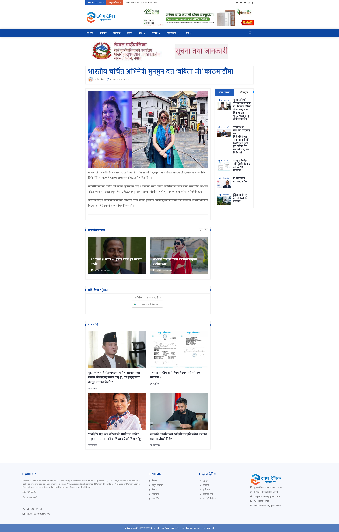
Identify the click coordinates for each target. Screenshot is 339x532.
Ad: (261, 501)
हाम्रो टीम (206, 489)
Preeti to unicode (150, 2)
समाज (129, 33)
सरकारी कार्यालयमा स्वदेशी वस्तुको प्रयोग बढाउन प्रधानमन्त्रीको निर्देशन (178, 436)
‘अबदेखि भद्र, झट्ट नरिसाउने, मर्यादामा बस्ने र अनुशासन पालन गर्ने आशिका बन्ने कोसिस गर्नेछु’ (115, 436)
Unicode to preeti (133, 2)
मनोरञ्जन (171, 33)
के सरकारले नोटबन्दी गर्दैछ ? (241, 180)
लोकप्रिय (244, 92)
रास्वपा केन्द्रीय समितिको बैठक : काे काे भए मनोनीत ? (175, 375)
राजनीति (116, 33)
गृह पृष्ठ (90, 33)
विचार (154, 489)
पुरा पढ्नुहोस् (92, 388)
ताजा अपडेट (224, 92)
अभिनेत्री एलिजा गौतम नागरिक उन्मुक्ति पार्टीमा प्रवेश (113, 262)
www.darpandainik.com (79, 484)
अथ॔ (140, 33)
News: (38, 513)
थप (187, 33)
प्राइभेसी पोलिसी (209, 498)
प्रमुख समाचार (157, 485)
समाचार (103, 33)
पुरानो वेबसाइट (116, 2)
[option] (117, 255)
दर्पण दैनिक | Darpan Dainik (152, 527)
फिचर (154, 480)
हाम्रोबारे (206, 485)
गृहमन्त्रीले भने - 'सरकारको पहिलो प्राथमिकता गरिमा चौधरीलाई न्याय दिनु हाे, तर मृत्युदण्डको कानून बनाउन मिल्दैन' (114, 377)
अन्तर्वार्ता (155, 494)
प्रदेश (154, 33)
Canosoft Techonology (187, 527)
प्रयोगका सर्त (208, 494)
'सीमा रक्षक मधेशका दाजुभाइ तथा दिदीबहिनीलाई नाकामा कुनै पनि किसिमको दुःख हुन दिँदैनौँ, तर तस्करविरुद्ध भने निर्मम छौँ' (241, 140)
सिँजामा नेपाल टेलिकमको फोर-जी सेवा (241, 198)
